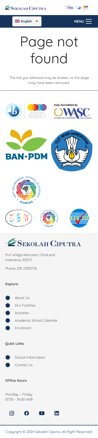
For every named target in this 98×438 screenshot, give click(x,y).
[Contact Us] (10, 365)
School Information (30, 357)
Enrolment (23, 328)
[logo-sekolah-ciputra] (25, 7)
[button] (82, 21)
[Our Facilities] (10, 305)
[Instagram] (11, 413)
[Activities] (10, 313)
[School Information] (10, 357)
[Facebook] (26, 413)
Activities (22, 313)
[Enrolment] (10, 328)
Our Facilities (25, 305)
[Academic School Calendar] (10, 320)
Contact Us (24, 365)
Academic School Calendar (36, 320)
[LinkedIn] (57, 413)
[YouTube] (41, 413)
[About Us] (10, 298)
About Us (22, 298)
